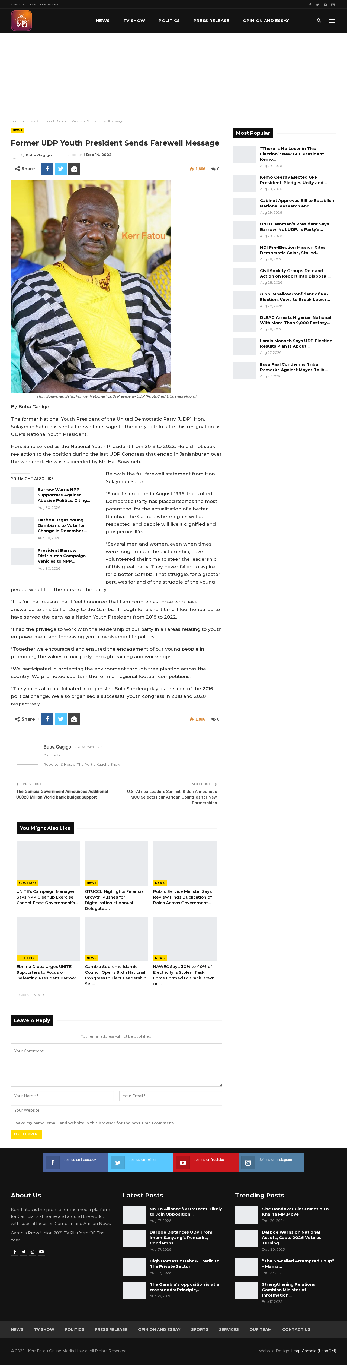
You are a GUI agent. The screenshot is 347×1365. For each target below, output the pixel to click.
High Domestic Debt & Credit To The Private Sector (185, 1263)
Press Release (211, 20)
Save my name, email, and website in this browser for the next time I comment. (95, 1123)
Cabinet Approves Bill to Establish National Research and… (297, 203)
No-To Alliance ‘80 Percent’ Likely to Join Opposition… (186, 1211)
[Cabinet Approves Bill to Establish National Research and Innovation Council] (244, 206)
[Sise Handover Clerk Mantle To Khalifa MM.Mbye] (246, 1215)
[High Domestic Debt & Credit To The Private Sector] (134, 1267)
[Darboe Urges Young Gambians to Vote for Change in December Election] (22, 526)
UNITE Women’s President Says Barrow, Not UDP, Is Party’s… (294, 226)
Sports (199, 1329)
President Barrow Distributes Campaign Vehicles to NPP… (62, 556)
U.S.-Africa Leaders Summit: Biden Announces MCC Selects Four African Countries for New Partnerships (172, 797)
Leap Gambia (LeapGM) (313, 1350)
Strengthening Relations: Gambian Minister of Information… (289, 1290)
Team (32, 4)
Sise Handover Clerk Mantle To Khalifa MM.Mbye (295, 1211)
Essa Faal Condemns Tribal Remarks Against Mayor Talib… (294, 367)
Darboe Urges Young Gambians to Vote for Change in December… (62, 525)
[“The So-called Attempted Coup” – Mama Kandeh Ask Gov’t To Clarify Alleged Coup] (246, 1267)
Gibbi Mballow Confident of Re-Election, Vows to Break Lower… (295, 296)
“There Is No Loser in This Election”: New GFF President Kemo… (292, 154)
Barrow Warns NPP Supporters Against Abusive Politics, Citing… (64, 495)
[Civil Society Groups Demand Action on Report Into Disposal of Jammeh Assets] (244, 276)
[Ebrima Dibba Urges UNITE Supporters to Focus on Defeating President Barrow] (48, 939)
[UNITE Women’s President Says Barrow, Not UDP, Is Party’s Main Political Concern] (244, 230)
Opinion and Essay (266, 20)
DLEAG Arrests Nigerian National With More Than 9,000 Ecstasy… (295, 320)
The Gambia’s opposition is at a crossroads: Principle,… (184, 1287)
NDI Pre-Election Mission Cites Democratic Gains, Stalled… (293, 250)
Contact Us (49, 4)
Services (17, 4)
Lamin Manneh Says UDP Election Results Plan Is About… (296, 343)
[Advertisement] (173, 74)
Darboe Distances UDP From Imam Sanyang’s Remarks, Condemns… (181, 1238)
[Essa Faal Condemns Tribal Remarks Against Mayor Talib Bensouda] (244, 370)
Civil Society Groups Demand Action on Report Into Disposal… (295, 273)
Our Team (260, 1329)
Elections (27, 883)
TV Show (134, 20)
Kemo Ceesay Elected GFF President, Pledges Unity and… (293, 180)
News (103, 20)
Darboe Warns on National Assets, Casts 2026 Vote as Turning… (292, 1238)
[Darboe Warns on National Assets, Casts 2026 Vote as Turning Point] (246, 1238)
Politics (169, 20)
